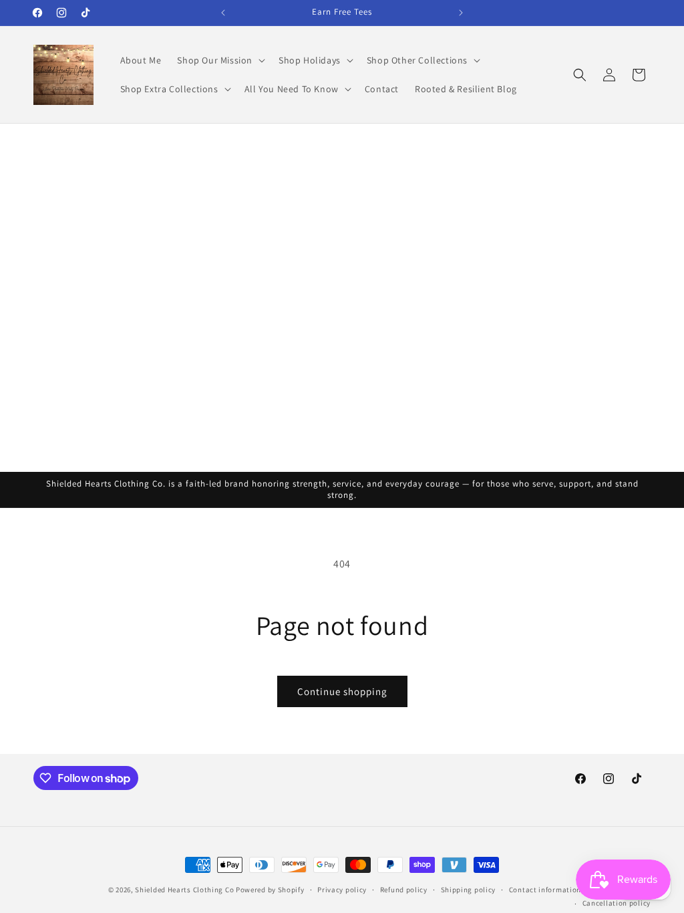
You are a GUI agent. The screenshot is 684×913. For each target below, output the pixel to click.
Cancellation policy (616, 903)
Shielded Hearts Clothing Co (184, 889)
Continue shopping (342, 691)
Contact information (545, 889)
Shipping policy (468, 889)
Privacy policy (342, 889)
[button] (220, 60)
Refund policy (404, 889)
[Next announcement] (461, 12)
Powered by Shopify (270, 889)
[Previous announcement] (223, 12)
